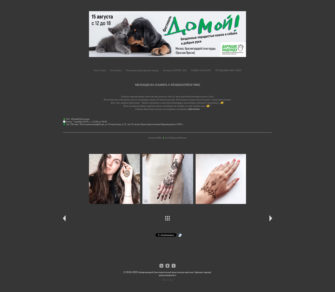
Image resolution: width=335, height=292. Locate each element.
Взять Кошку (116, 70)
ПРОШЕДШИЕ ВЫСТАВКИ (228, 70)
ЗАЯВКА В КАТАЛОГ (201, 70)
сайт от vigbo (167, 280)
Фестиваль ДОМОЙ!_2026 (175, 70)
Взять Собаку (100, 70)
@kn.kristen (194, 109)
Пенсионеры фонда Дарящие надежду (142, 70)
